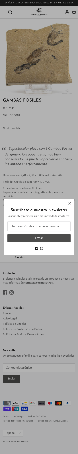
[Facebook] (36, 248)
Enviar (39, 238)
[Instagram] (41, 248)
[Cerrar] (70, 203)
